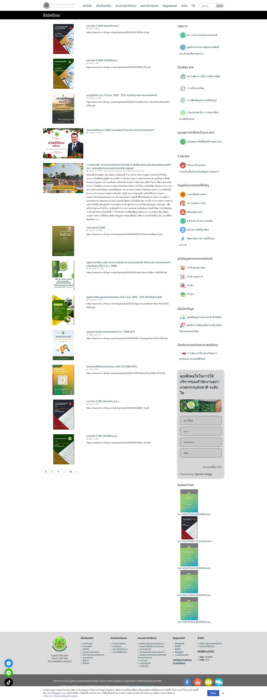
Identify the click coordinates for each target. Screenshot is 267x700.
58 (70, 471)
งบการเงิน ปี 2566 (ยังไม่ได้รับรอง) (194, 514)
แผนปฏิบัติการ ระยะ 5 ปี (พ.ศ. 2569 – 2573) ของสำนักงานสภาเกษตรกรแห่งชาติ (121, 95)
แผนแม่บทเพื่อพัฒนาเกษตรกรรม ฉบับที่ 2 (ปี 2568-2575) (111, 366)
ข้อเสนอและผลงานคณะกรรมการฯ (152, 652)
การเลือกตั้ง (144, 666)
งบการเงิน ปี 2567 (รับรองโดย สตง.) (102, 401)
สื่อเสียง (178, 649)
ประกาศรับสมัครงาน (119, 649)
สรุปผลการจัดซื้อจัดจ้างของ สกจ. (204, 141)
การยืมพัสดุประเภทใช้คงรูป (201, 100)
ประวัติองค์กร (88, 643)
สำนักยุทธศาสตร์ (195, 267)
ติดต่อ (184, 5)
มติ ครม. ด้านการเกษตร (199, 221)
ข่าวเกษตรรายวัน (196, 203)
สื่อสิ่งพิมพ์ (179, 652)
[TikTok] (8, 682)
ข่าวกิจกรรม (116, 646)
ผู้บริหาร (86, 660)
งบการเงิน (143, 660)
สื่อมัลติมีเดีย (179, 643)
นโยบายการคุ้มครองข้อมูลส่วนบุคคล (60, 696)
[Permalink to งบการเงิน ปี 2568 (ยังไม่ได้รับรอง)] (63, 73)
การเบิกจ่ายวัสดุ (195, 88)
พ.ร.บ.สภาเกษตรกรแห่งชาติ (201, 35)
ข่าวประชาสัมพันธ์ (119, 643)
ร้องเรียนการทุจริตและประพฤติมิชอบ (182, 661)
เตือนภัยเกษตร (194, 212)
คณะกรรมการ (88, 657)
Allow (213, 693)
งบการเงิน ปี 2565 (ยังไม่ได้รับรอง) (194, 568)
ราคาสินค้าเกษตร (196, 194)
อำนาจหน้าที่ (87, 646)
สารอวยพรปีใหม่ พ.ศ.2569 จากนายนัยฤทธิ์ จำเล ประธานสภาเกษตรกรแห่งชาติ (120, 130)
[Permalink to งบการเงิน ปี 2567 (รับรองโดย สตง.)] (63, 414)
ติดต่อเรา (86, 663)
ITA (193, 5)
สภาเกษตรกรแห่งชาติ (113, 171)
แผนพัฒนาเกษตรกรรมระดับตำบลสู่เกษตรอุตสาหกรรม (152, 656)
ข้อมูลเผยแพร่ (170, 5)
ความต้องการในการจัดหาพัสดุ (203, 76)
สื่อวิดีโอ (178, 646)
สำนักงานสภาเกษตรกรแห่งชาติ (133, 171)
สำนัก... (190, 285)
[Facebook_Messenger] (8, 663)
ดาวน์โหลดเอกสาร (182, 655)
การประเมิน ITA (145, 663)
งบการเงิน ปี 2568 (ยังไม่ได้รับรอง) (101, 60)
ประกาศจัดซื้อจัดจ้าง (119, 652)
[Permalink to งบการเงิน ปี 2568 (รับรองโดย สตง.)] (63, 38)
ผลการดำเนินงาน (149, 5)
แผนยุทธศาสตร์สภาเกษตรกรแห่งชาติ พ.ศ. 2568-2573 (110, 332)
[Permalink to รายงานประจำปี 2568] (63, 240)
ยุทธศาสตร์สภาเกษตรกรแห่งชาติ (152, 643)
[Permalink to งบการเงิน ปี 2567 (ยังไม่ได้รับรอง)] (63, 449)
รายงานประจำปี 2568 (95, 227)
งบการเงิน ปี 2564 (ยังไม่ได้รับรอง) (194, 622)
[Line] (8, 673)
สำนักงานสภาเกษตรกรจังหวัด (210, 643)
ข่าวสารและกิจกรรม (126, 5)
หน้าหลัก (87, 5)
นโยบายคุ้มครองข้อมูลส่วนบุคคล (143, 686)
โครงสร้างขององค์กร (91, 652)
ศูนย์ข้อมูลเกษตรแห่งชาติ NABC (204, 317)
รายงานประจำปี (145, 649)
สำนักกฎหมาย (194, 276)
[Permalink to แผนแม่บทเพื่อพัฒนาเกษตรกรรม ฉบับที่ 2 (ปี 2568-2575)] (63, 379)
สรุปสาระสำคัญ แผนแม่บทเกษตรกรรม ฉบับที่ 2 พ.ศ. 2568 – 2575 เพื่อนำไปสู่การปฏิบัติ (124, 297)
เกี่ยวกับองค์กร (103, 5)
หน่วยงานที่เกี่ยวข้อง (197, 229)
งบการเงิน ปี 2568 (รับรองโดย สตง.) (102, 26)
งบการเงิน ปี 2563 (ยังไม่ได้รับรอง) (194, 595)
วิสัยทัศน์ (86, 649)
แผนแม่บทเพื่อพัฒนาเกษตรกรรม (152, 646)
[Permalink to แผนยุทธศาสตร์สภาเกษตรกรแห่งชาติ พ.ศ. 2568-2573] (63, 345)
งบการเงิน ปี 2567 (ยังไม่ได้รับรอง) (101, 436)
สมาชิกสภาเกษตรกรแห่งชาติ (93, 655)
